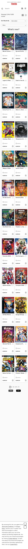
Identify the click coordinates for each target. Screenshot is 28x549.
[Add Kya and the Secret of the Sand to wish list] (26, 59)
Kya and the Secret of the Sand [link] (20, 51)
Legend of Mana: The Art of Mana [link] (7, 80)
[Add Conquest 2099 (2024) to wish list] (26, 293)
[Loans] (22, 9)
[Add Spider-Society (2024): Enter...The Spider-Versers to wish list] (13, 293)
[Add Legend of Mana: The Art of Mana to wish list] (13, 88)
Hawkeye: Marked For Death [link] (7, 139)
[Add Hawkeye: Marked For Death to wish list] (13, 146)
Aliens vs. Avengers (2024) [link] (20, 110)
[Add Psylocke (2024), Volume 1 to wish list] (13, 264)
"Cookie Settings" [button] (12, 538)
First (11, 390)
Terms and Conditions (8, 526)
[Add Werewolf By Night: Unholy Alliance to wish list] (13, 351)
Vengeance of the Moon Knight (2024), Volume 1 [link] (20, 139)
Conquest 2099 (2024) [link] (20, 285)
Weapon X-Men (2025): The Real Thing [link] (7, 168)
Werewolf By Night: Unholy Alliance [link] (7, 344)
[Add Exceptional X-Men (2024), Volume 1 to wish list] (26, 351)
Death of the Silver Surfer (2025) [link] (20, 80)
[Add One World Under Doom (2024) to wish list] (13, 234)
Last (18, 390)
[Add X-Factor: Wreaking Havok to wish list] (26, 381)
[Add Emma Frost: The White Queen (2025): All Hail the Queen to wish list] (13, 117)
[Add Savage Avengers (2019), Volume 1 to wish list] (26, 322)
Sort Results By (5, 21)
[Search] (2, 8)
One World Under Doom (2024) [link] (7, 227)
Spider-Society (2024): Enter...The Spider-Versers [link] (7, 285)
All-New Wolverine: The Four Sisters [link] (7, 314)
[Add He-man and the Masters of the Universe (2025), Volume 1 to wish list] (13, 205)
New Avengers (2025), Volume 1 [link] (20, 256)
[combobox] (11, 9)
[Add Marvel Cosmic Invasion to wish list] (13, 59)
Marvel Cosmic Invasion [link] (7, 51)
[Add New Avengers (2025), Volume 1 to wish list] (26, 264)
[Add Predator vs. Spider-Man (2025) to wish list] (26, 234)
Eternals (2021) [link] (19, 197)
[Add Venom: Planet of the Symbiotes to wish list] (26, 176)
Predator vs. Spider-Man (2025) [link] (20, 227)
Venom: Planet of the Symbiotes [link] (20, 168)
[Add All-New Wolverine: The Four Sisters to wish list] (13, 322)
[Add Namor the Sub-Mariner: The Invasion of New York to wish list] (13, 381)
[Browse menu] (25, 8)
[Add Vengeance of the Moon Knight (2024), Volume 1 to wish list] (26, 146)
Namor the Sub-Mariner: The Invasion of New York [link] (7, 373)
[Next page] (19, 387)
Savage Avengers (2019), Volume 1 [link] (20, 314)
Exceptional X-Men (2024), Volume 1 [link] (20, 344)
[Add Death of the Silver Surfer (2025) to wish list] (26, 88)
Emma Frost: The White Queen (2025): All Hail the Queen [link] (7, 110)
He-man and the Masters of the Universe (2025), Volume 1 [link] (7, 197)
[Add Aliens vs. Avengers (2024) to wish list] (26, 117)
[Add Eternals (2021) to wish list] (26, 205)
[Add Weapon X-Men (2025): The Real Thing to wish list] (13, 176)
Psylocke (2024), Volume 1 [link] (7, 256)
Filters (3, 25)
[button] (23, 15)
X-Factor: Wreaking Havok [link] (20, 373)
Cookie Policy (13, 544)
